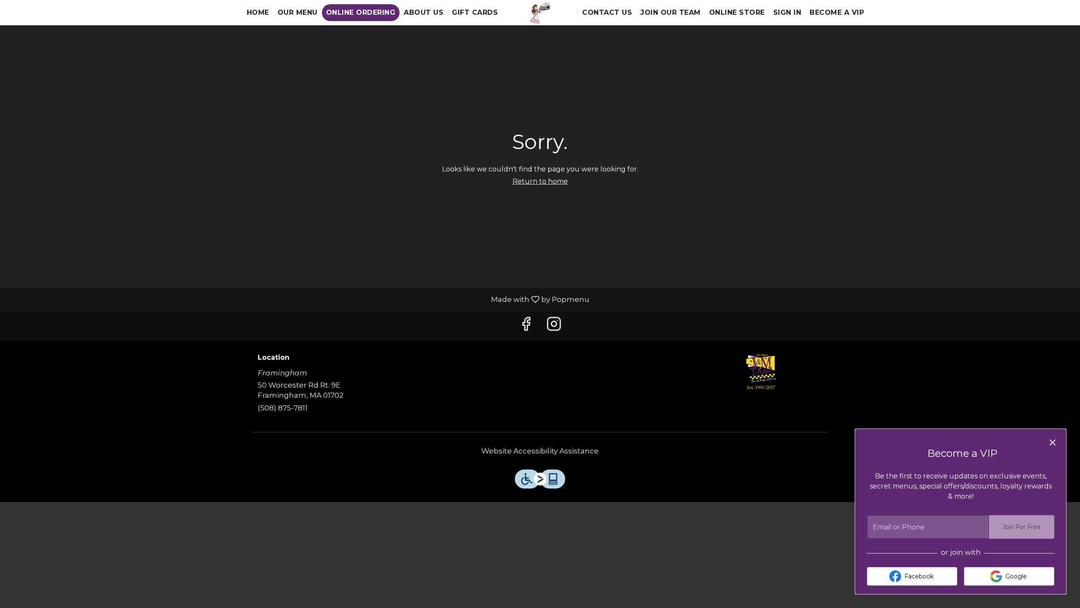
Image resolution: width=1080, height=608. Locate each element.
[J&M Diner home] (540, 12)
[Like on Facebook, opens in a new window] (526, 326)
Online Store (737, 12)
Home (258, 12)
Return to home (540, 181)
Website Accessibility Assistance (540, 451)
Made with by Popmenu (297, 299)
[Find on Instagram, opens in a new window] (554, 326)
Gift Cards (475, 12)
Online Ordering (361, 12)
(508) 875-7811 (283, 408)
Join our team (670, 12)
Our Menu (298, 12)
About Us (423, 12)
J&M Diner (761, 373)
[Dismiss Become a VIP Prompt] (1052, 442)
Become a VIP (837, 12)
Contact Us (607, 12)
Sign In (787, 12)
